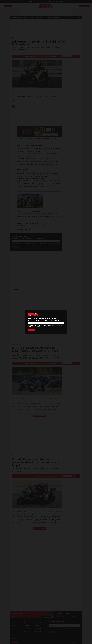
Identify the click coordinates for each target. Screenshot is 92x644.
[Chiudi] (65, 311)
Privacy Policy (50, 325)
